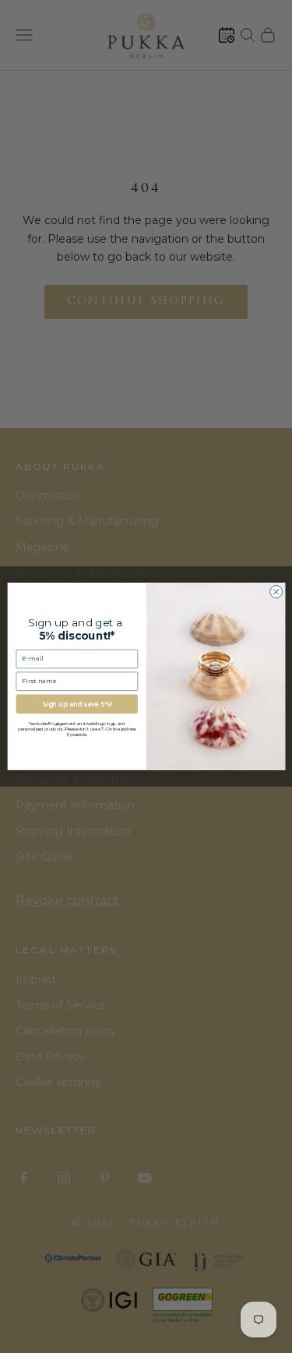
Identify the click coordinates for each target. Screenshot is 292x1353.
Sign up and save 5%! (76, 704)
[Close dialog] (275, 592)
